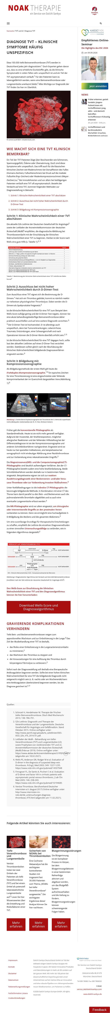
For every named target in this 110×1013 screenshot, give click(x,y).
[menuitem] (100, 23)
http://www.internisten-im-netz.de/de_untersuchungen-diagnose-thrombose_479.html (33, 795)
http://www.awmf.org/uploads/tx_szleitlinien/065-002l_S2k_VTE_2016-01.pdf (38, 734)
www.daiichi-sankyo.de (92, 994)
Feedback (100, 1010)
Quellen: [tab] (10, 704)
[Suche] (100, 23)
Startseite (10, 31)
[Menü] (8, 23)
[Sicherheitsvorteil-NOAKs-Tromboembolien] (38, 842)
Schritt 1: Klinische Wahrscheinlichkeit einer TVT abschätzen (38, 195)
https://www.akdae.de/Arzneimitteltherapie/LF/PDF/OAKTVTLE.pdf (46, 753)
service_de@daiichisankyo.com (89, 989)
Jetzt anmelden (98, 86)
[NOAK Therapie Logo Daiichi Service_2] (32, 10)
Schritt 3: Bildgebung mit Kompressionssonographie (35, 209)
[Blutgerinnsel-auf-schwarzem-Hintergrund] (16, 842)
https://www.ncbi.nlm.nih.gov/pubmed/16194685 (38, 783)
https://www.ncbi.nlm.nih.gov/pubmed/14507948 (38, 768)
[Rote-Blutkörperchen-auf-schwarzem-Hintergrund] (61, 842)
